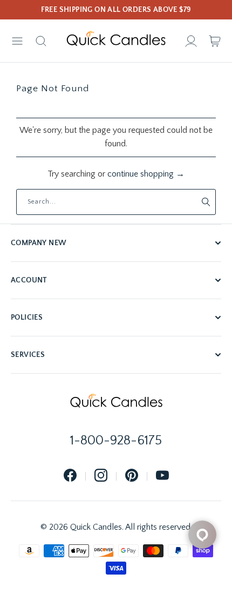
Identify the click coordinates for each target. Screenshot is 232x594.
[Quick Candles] (116, 41)
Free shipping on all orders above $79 (116, 9)
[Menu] (17, 41)
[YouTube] (162, 476)
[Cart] (214, 41)
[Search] (41, 41)
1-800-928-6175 (116, 441)
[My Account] (191, 41)
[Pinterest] (131, 476)
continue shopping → (146, 174)
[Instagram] (100, 476)
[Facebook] (70, 476)
